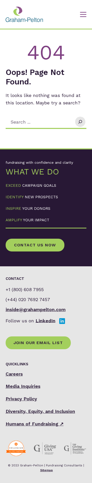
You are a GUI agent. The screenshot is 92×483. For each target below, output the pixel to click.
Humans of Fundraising (35, 423)
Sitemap (46, 470)
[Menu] (83, 14)
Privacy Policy (21, 398)
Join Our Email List (38, 342)
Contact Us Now (35, 245)
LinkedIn (45, 320)
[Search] (80, 122)
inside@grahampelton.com (36, 309)
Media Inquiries (23, 386)
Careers (14, 374)
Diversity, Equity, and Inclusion (40, 411)
